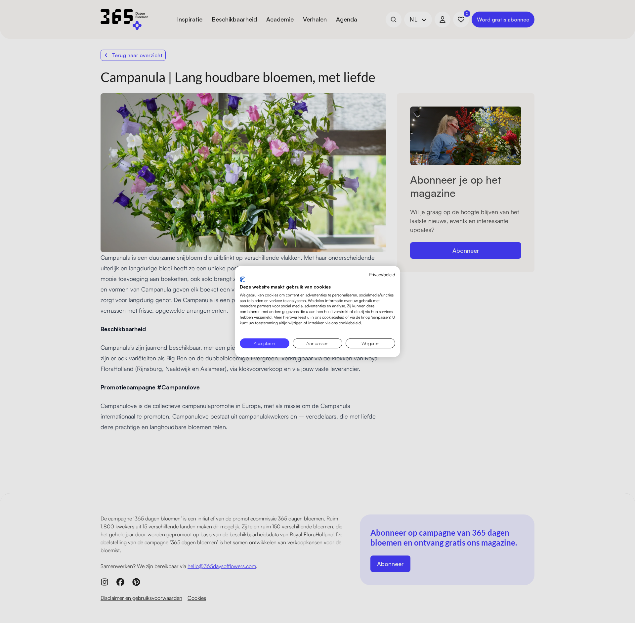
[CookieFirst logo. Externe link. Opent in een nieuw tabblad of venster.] (242, 280)
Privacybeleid (382, 274)
